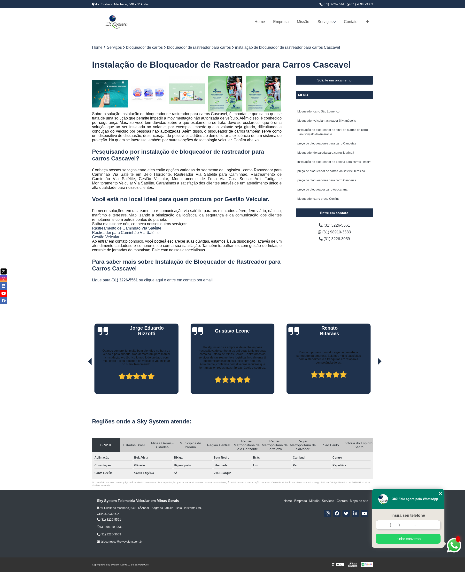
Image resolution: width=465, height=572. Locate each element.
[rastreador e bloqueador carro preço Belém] (149, 94)
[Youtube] (364, 513)
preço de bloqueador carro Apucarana (322, 189)
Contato (350, 22)
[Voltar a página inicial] (116, 22)
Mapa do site (359, 501)
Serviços (325, 22)
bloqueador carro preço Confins (318, 198)
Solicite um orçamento (334, 80)
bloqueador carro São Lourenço (318, 111)
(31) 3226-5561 (333, 4)
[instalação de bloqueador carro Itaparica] (225, 94)
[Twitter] (346, 513)
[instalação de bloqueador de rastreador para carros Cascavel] (264, 94)
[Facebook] (337, 513)
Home (260, 22)
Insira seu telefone (408, 515)
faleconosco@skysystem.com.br (121, 541)
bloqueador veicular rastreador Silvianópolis (326, 120)
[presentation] (83, 380)
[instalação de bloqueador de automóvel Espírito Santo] (110, 94)
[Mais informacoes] (367, 22)
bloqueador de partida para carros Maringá (325, 152)
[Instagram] (327, 513)
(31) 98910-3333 (361, 4)
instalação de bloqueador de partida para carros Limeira (334, 162)
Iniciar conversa (408, 539)
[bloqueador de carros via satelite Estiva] (187, 94)
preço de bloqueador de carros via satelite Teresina (331, 171)
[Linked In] (355, 513)
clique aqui (153, 280)
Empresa (281, 22)
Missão (303, 22)
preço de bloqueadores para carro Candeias (326, 143)
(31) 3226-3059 (336, 239)
